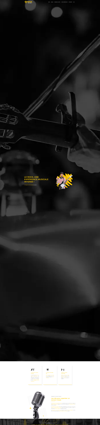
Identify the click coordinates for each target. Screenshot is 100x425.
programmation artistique (55, 406)
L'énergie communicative (28, 184)
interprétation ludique (36, 379)
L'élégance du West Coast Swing (64, 373)
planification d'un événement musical (57, 403)
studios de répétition (57, 408)
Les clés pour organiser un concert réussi (60, 399)
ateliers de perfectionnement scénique (56, 407)
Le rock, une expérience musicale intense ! (36, 179)
